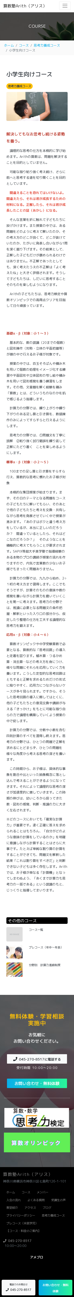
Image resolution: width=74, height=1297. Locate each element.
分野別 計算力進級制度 (44, 965)
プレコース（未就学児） (22, 1223)
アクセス (30, 1208)
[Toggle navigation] (65, 6)
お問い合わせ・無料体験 (37, 1083)
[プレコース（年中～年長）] (14, 951)
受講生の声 (58, 1200)
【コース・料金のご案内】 (23, 1231)
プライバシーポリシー (20, 1215)
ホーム (9, 45)
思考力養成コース (47, 45)
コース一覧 (36, 930)
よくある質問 (36, 1200)
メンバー (42, 1192)
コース (24, 45)
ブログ (47, 1208)
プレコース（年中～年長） (46, 947)
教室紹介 (12, 1208)
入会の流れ (13, 1200)
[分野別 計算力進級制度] (14, 969)
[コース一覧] (14, 934)
